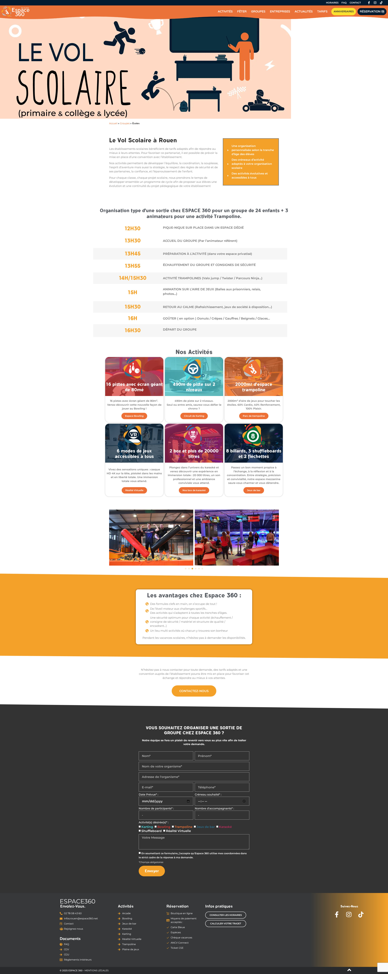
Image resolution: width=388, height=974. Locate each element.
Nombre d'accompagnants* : (214, 808)
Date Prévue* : (148, 794)
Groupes (258, 11)
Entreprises (280, 11)
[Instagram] (375, 2)
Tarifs (322, 11)
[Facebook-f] (369, 2)
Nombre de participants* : (156, 808)
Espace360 (77, 901)
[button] (112, 538)
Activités (225, 11)
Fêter (242, 11)
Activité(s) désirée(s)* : (154, 822)
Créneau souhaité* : (208, 794)
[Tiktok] (381, 2)
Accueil (113, 123)
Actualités (304, 11)
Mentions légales (97, 970)
